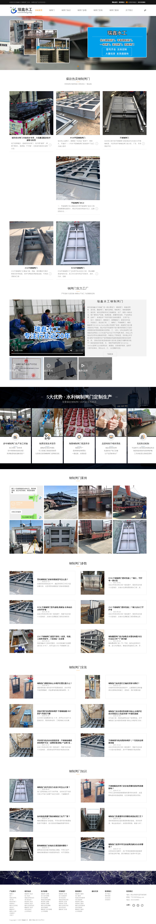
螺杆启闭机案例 (80, 905)
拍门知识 (27, 896)
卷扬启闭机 (12, 898)
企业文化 (107, 898)
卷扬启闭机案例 (80, 898)
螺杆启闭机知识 (29, 905)
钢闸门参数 (82, 10)
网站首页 (115, 2)
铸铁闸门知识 (29, 903)
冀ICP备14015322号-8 (36, 920)
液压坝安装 (62, 907)
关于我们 (129, 10)
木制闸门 (12, 913)
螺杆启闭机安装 (63, 905)
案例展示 (78, 891)
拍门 (10, 896)
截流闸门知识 (29, 901)
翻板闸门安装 (63, 909)
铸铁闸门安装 (63, 903)
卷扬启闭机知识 (29, 898)
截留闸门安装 (63, 901)
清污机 (11, 899)
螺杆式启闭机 (13, 905)
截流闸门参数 (45, 901)
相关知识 (28, 891)
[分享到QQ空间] (133, 905)
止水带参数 (44, 911)
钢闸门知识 (66, 10)
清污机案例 (78, 899)
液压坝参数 (44, 907)
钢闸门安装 (98, 10)
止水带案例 (78, 911)
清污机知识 (28, 899)
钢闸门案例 (114, 10)
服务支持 (95, 891)
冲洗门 (11, 915)
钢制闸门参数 (45, 894)
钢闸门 (52, 10)
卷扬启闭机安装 (63, 899)
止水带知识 (28, 911)
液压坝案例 (78, 907)
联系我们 (121, 2)
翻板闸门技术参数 (46, 909)
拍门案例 (78, 896)
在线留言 (107, 899)
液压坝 (11, 907)
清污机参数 (44, 898)
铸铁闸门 (12, 903)
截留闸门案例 (79, 901)
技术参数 (44, 891)
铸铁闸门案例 (79, 903)
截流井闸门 (12, 901)
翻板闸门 (12, 909)
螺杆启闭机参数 (46, 905)
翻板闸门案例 (79, 909)
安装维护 (62, 891)
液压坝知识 (28, 909)
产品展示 (12, 891)
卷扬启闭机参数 (46, 899)
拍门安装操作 (63, 896)
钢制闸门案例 (79, 894)
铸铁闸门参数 (45, 903)
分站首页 (38, 10)
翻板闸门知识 (29, 907)
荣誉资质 (107, 896)
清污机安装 (62, 898)
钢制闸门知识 (29, 894)
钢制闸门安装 (63, 894)
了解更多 (110, 354)
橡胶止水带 (12, 911)
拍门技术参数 (45, 896)
